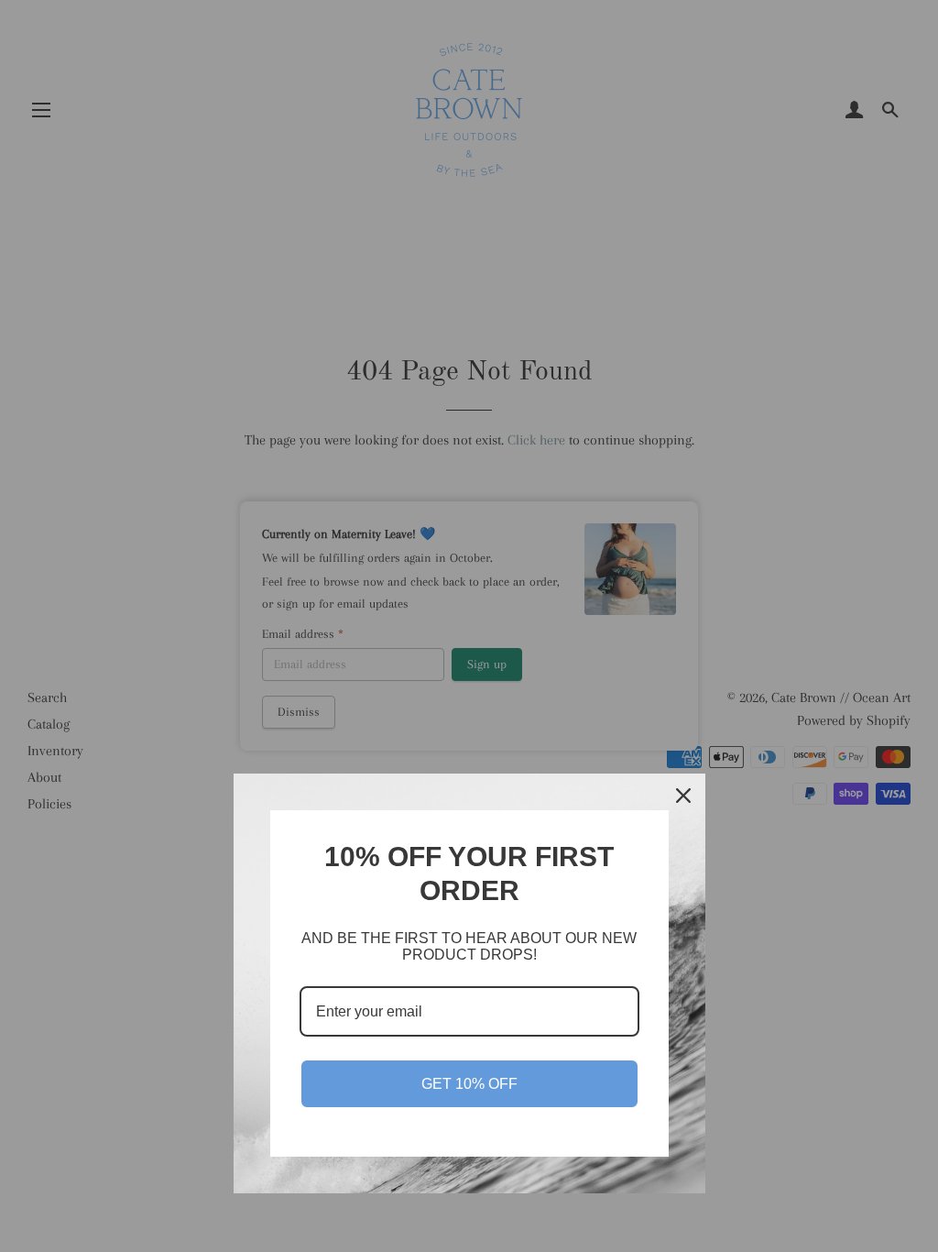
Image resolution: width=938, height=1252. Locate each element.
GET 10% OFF (469, 1084)
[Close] (683, 796)
